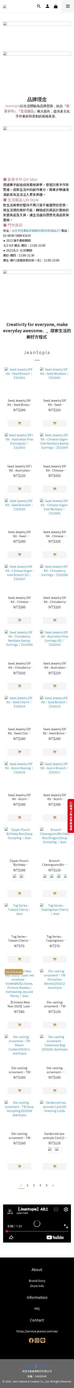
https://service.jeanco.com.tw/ (37, 1331)
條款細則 (30, 1366)
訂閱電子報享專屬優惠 (71, 816)
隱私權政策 (43, 1366)
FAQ (37, 1308)
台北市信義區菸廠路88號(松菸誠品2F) (36, 230)
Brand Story (37, 1281)
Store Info (37, 1286)
